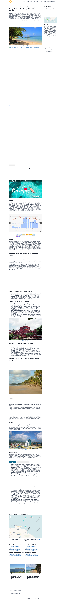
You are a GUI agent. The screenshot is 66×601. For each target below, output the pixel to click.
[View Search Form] (56, 1)
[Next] (39, 573)
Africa (45, 1)
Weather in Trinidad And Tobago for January (15, 546)
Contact (11, 590)
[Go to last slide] (10, 223)
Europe (24, 1)
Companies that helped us (14, 593)
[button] (17, 235)
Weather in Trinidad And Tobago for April (15, 548)
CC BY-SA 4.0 (26, 449)
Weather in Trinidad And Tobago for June (15, 550)
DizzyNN (23, 449)
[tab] (12, 462)
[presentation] (17, 568)
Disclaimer (19, 590)
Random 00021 (23, 340)
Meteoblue (33, 236)
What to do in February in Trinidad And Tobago (15, 554)
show (13, 164)
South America (36, 1)
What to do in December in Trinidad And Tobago (32, 557)
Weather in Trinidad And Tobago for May (15, 549)
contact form (38, 539)
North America (29, 1)
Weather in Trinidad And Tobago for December (31, 550)
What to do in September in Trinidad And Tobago (32, 555)
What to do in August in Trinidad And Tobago (31, 554)
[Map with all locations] (50, 20)
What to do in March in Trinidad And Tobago (15, 555)
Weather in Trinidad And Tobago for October (31, 548)
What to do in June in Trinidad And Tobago (15, 557)
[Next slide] (41, 223)
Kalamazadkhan (23, 394)
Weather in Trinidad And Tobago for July (31, 546)
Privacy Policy (15, 590)
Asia (41, 1)
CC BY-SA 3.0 (26, 45)
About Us (20, 593)
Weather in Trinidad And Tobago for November (31, 549)
